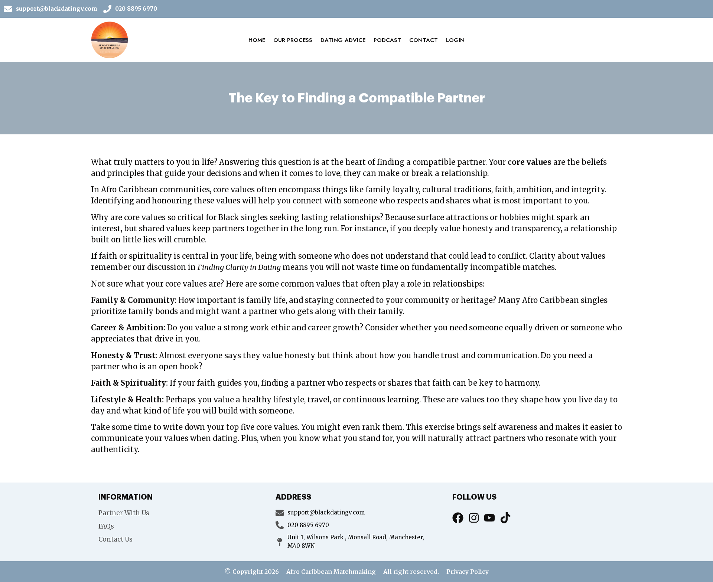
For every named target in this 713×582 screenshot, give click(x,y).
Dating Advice (342, 40)
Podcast (387, 40)
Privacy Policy (467, 571)
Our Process (292, 40)
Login (455, 40)
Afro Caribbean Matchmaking (331, 571)
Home (256, 40)
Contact (423, 40)
